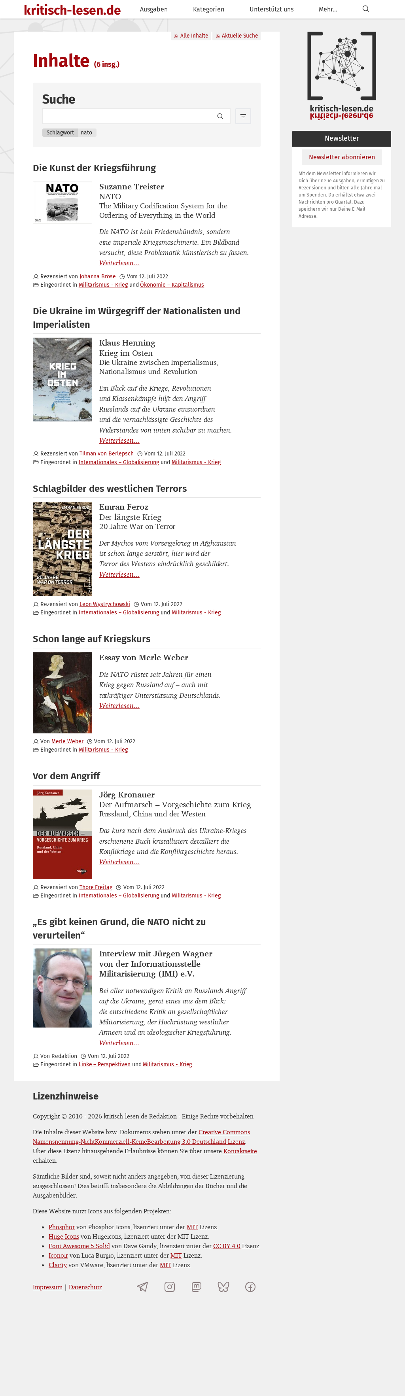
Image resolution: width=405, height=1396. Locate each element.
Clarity (58, 1265)
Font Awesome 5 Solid (79, 1246)
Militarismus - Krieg (103, 284)
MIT (192, 1227)
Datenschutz (85, 1287)
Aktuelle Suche (240, 35)
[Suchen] (366, 9)
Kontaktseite (240, 1151)
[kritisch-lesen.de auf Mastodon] (196, 1287)
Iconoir (58, 1255)
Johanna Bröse (97, 276)
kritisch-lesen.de (72, 10)
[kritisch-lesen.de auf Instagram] (169, 1287)
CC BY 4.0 (226, 1246)
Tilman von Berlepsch (106, 453)
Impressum (47, 1287)
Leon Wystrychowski (104, 604)
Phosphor (62, 1227)
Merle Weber (67, 741)
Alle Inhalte (194, 35)
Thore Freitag (95, 887)
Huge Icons (64, 1236)
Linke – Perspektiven (105, 1064)
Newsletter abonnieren (342, 157)
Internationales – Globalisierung (119, 462)
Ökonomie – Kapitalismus (172, 284)
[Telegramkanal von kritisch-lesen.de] (142, 1287)
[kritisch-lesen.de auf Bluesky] (223, 1287)
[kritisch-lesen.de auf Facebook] (250, 1287)
